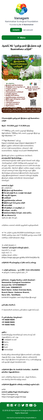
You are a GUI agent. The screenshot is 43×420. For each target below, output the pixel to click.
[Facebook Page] (8, 406)
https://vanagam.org (10, 394)
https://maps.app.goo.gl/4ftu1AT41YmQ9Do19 (20, 257)
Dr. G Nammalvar (26, 24)
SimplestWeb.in (30, 418)
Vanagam (21, 18)
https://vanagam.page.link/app (14, 397)
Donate (16, 30)
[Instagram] (19, 406)
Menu (22, 37)
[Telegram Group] (15, 406)
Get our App (28, 30)
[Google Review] (35, 406)
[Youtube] (30, 406)
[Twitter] (23, 406)
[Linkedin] (27, 406)
